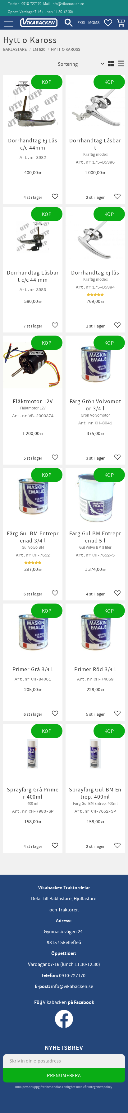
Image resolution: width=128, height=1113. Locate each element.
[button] (8, 24)
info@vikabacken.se (68, 3)
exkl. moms (88, 23)
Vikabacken (55, 1002)
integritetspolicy (100, 1087)
